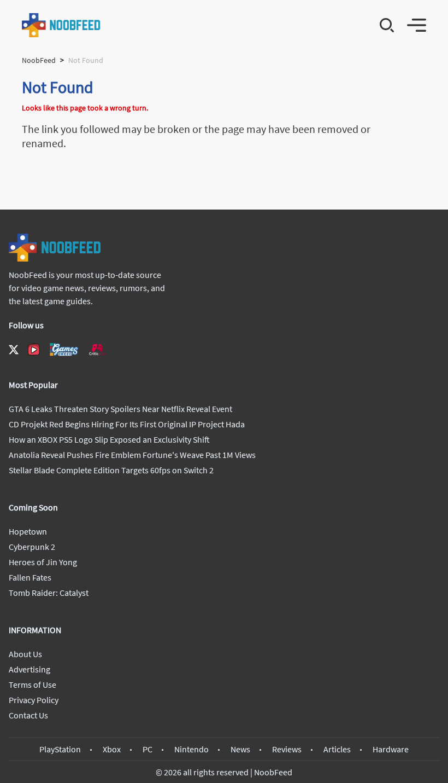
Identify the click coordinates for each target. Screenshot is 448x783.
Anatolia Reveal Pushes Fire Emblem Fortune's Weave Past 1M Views (132, 454)
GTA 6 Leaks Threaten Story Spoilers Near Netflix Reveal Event (120, 408)
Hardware (391, 749)
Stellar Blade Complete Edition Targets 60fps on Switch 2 (111, 470)
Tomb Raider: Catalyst (49, 592)
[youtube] (33, 349)
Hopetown (28, 531)
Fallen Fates (30, 577)
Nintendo (191, 749)
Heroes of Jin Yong (43, 561)
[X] (14, 350)
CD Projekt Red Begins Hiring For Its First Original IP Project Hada (127, 424)
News (240, 749)
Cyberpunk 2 (32, 546)
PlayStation (60, 749)
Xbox (112, 749)
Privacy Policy (33, 699)
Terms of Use (32, 684)
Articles (337, 749)
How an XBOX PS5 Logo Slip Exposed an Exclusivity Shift (109, 439)
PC (147, 749)
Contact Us (28, 715)
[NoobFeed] (61, 25)
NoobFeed (39, 60)
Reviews (287, 749)
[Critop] (97, 349)
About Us (25, 653)
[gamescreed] (64, 349)
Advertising (29, 669)
